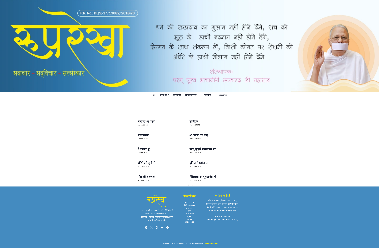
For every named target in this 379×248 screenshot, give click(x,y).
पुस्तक (189, 219)
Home (154, 95)
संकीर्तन (194, 121)
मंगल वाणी (189, 214)
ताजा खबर (189, 208)
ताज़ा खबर (177, 95)
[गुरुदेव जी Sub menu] (215, 95)
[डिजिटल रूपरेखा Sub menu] (200, 95)
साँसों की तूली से (146, 163)
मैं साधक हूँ (144, 149)
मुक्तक (189, 216)
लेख (189, 211)
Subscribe (223, 95)
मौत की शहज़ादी (146, 177)
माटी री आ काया (146, 121)
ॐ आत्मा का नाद (199, 135)
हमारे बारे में (164, 95)
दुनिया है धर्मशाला (199, 163)
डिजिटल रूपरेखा (191, 95)
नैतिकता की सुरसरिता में (203, 177)
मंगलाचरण (143, 135)
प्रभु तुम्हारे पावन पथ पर (203, 149)
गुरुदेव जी (207, 95)
